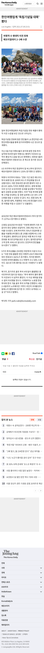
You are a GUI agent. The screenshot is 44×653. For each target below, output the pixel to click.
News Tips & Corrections (10, 638)
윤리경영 (18, 634)
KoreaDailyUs (7, 601)
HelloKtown (6, 591)
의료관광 (4, 620)
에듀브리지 (5, 606)
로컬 (39, 419)
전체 (32, 419)
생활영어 (4, 610)
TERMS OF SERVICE (8, 634)
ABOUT (3, 631)
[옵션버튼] (41, 26)
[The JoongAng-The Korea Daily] (10, 554)
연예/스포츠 (5, 582)
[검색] (37, 3)
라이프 (3, 577)
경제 (3, 572)
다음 (41, 491)
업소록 (3, 615)
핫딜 (3, 596)
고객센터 (25, 634)
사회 (3, 568)
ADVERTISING (12, 631)
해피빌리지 (5, 625)
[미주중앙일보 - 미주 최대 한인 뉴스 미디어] (9, 4)
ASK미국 (4, 587)
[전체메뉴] (41, 3)
